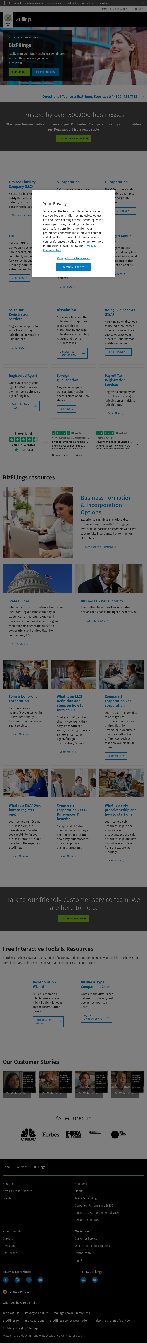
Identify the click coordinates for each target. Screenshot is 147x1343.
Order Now (18, 277)
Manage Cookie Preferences (73, 258)
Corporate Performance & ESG (94, 1205)
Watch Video (19, 1093)
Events (7, 1198)
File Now (65, 409)
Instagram (17, 1280)
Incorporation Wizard (43, 1021)
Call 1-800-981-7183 (72, 918)
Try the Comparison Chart (94, 1017)
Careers (8, 1238)
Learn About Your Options (98, 547)
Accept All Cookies (73, 267)
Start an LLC (19, 72)
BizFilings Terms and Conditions (23, 1320)
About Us (8, 1184)
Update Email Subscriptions (92, 1246)
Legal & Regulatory (87, 1220)
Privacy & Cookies (36, 1313)
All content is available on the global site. (88, 3)
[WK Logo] (16, 1292)
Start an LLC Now (21, 215)
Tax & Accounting (86, 1198)
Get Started (18, 644)
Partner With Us (84, 1253)
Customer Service (86, 1238)
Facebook (6, 1280)
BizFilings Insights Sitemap (20, 1328)
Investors (9, 1246)
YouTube (40, 1280)
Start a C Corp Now (118, 210)
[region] (73, 233)
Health (79, 1191)
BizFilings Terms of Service (112, 1320)
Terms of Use (11, 1313)
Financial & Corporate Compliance (97, 1212)
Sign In (79, 1260)
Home (7, 1167)
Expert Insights (12, 1231)
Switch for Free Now (20, 406)
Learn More (18, 734)
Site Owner (10, 1253)
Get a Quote (115, 273)
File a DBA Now (116, 351)
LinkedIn (29, 1280)
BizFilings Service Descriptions (70, 1320)
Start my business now (72, 138)
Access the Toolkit (94, 620)
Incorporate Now (45, 72)
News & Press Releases (17, 1191)
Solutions (21, 1167)
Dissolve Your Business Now (68, 353)
